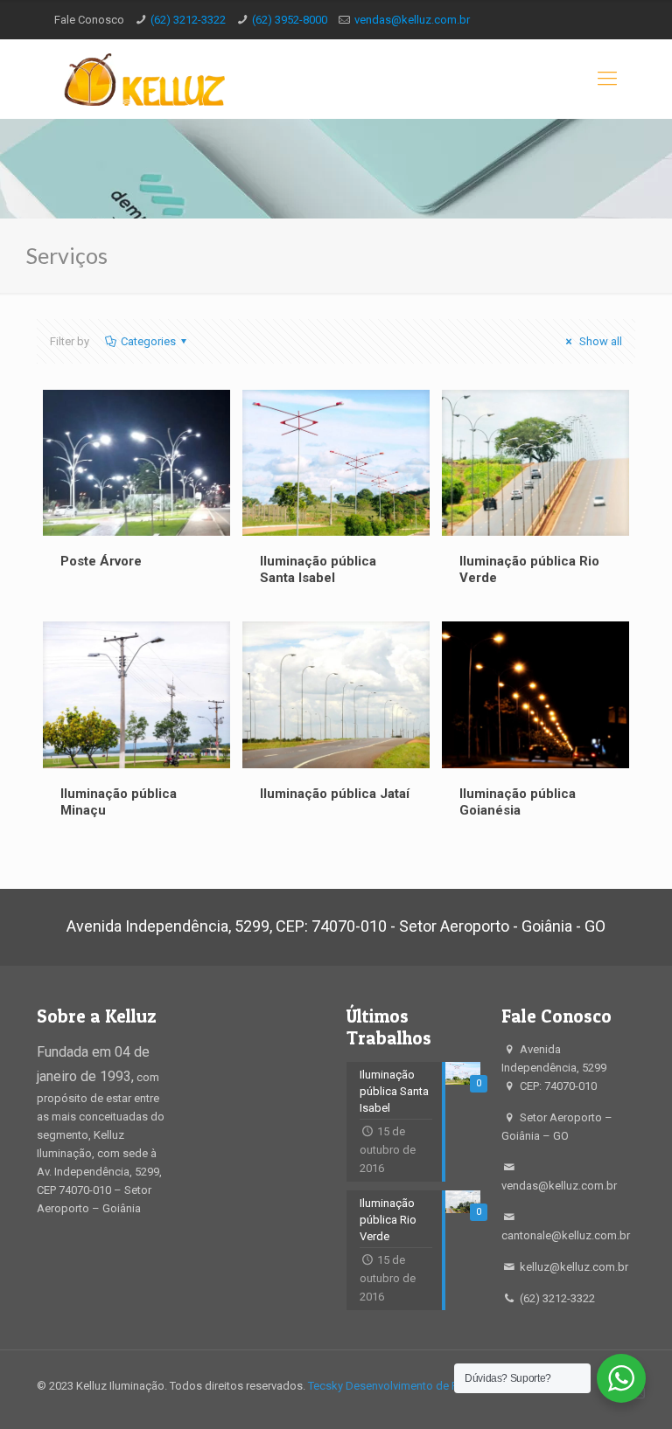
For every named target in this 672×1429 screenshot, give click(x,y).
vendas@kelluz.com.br (412, 19)
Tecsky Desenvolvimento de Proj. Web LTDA (418, 1385)
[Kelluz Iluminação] (139, 78)
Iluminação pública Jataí (335, 793)
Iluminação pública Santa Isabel (318, 569)
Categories (148, 341)
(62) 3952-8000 (289, 19)
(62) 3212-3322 (188, 19)
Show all (599, 341)
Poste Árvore (101, 561)
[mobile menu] (607, 79)
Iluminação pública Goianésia (517, 802)
